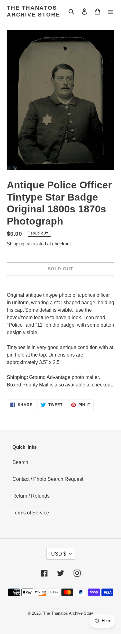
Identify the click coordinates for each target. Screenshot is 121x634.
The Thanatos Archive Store (33, 11)
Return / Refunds (31, 496)
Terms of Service (30, 512)
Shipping (15, 243)
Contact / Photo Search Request (47, 479)
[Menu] (110, 11)
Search (20, 462)
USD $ (58, 553)
